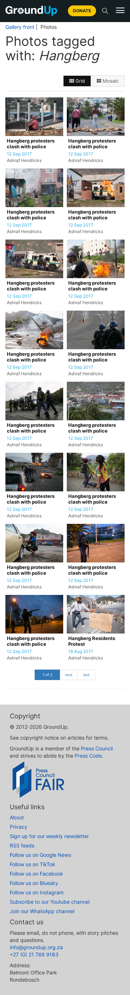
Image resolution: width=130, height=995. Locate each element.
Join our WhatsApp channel (42, 911)
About (17, 817)
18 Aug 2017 (80, 651)
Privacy (18, 827)
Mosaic (109, 81)
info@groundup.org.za (36, 947)
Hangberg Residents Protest (91, 641)
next (69, 674)
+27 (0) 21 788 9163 (34, 954)
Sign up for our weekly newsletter (49, 836)
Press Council (97, 748)
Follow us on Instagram (37, 892)
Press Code (88, 756)
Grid (79, 81)
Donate (82, 10)
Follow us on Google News (40, 855)
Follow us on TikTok (32, 864)
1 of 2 (47, 674)
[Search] (105, 10)
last (86, 674)
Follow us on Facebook (36, 874)
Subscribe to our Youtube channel (50, 902)
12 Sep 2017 (19, 154)
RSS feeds (22, 845)
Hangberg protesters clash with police (31, 143)
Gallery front (19, 27)
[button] (120, 10)
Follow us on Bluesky (34, 883)
